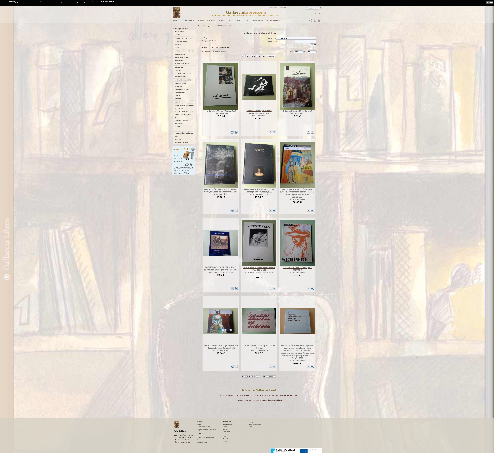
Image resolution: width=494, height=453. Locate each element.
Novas (199, 440)
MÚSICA (177, 127)
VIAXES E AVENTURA (182, 143)
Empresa (189, 20)
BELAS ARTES (179, 32)
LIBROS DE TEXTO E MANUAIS (184, 105)
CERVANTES (179, 67)
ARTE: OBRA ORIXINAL (182, 57)
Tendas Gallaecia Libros (203, 426)
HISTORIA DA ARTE (181, 41)
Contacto (258, 20)
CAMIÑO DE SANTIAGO (182, 64)
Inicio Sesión (274, 7)
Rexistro (283, 7)
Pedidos (225, 436)
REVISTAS (178, 139)
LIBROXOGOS (179, 102)
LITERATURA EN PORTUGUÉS (184, 112)
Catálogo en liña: (180, 29)
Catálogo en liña (209, 26)
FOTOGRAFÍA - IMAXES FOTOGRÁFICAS (182, 91)
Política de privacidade (255, 424)
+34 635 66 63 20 (184, 442)
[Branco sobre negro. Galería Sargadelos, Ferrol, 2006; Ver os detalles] (259, 99)
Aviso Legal (252, 423)
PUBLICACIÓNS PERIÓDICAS (184, 133)
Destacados (226, 431)
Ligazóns (251, 421)
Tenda (200, 20)
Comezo (177, 20)
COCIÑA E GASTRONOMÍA (183, 73)
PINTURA (178, 48)
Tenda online (227, 421)
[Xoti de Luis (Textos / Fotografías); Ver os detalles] (220, 109)
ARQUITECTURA (180, 54)
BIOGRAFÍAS (179, 61)
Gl (315, 13)
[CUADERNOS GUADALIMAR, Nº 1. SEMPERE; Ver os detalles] (297, 266)
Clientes (225, 434)
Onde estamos (201, 431)
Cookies (251, 426)
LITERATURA (179, 108)
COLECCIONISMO (180, 77)
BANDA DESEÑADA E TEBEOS (184, 80)
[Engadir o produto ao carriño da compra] (232, 133)
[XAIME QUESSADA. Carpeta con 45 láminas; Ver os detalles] (259, 334)
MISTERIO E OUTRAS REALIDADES (181, 122)
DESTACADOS (234, 20)
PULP (176, 136)
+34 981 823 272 (183, 440)
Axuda (246, 20)
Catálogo (204, 47)
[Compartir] (310, 21)
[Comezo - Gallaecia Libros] (176, 12)
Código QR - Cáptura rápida (206, 437)
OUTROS (178, 44)
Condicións (226, 439)
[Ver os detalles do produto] (236, 133)
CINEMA (178, 35)
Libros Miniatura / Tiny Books (183, 116)
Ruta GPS (201, 433)
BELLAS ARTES (219, 26)
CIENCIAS (178, 70)
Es (319, 13)
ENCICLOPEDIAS (180, 83)
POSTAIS (177, 130)
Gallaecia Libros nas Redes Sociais (206, 429)
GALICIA (177, 95)
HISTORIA (178, 99)
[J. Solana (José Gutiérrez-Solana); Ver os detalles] (297, 109)
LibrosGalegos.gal (273, 20)
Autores (210, 20)
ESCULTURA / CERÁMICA (183, 38)
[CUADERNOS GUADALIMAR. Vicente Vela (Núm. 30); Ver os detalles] (259, 266)
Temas (221, 20)
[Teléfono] (314, 21)
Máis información (107, 2)
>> (271, 56)
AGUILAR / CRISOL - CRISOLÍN (184, 51)
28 (264, 56)
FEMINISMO (178, 86)
